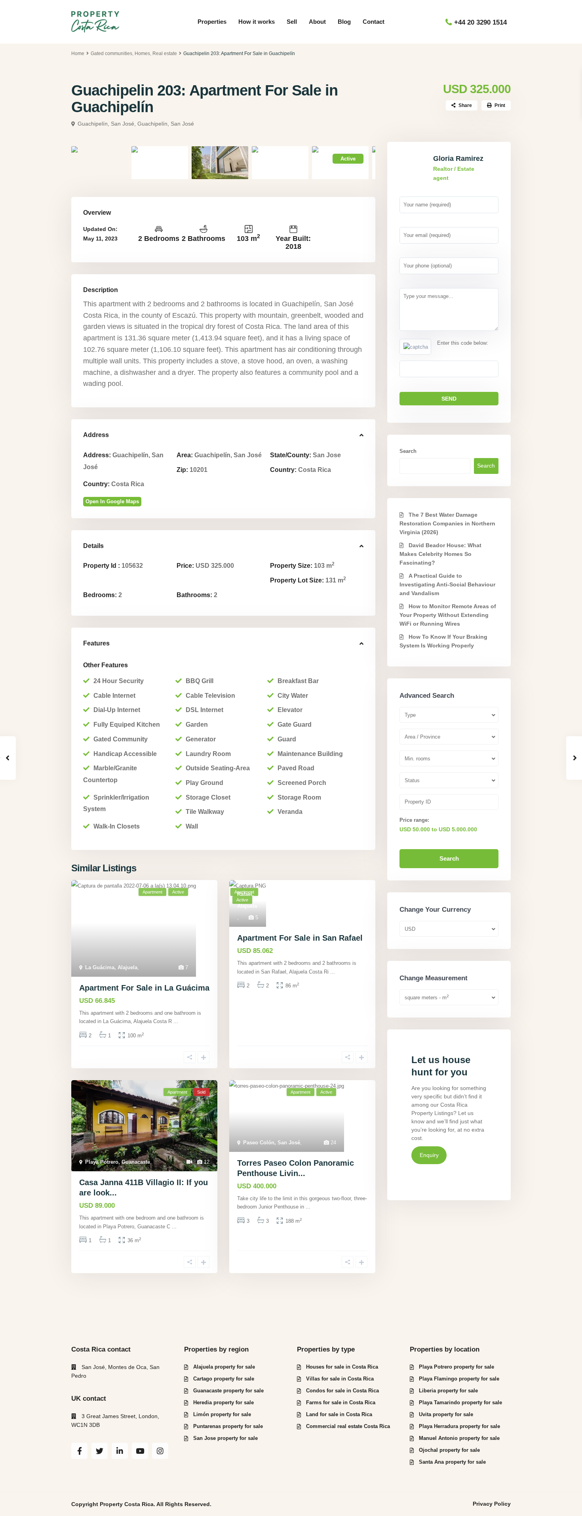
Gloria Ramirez (458, 158)
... (175, 1021)
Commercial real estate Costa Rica (348, 1426)
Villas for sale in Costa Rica (340, 1379)
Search (408, 451)
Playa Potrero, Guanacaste (117, 1162)
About (317, 21)
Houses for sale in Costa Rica (342, 1367)
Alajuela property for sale (224, 1367)
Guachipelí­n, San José (165, 123)
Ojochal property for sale (449, 1450)
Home (77, 53)
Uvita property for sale (446, 1414)
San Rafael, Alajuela (247, 894)
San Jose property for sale (225, 1438)
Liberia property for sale (448, 1391)
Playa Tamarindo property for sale (460, 1402)
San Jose (327, 455)
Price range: (414, 820)
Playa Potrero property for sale (456, 1367)
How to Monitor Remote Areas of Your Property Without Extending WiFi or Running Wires (447, 615)
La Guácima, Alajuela (111, 967)
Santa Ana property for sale (452, 1462)
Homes (142, 53)
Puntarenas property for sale (228, 1426)
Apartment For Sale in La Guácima (144, 987)
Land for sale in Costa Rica (339, 1414)
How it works (256, 21)
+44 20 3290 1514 (480, 22)
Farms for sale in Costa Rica (340, 1402)
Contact (373, 21)
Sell (292, 21)
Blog (344, 21)
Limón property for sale (222, 1414)
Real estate (164, 53)
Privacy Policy (492, 1504)
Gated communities (111, 53)
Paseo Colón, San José (271, 1143)
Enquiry (429, 1155)
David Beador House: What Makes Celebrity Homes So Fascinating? (440, 554)
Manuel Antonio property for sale (459, 1438)
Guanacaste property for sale (228, 1391)
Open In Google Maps (112, 501)
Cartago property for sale (223, 1379)
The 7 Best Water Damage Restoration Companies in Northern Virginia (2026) (447, 523)
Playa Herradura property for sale (459, 1426)
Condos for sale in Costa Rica (342, 1391)
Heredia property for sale (223, 1402)
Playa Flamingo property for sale (459, 1379)
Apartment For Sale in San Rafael (300, 938)
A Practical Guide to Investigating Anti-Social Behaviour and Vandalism (447, 584)
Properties (212, 21)
